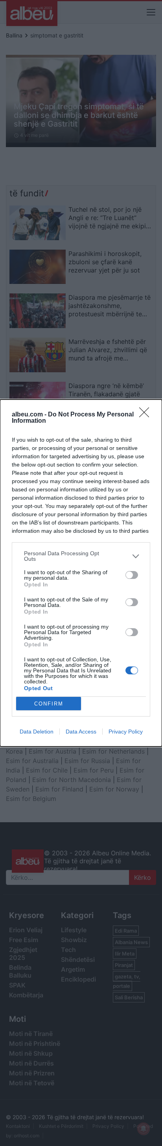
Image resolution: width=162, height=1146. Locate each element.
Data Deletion (36, 731)
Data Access (81, 731)
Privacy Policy (126, 731)
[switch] (131, 575)
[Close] (146, 414)
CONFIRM (48, 704)
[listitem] (81, 556)
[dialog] (81, 573)
